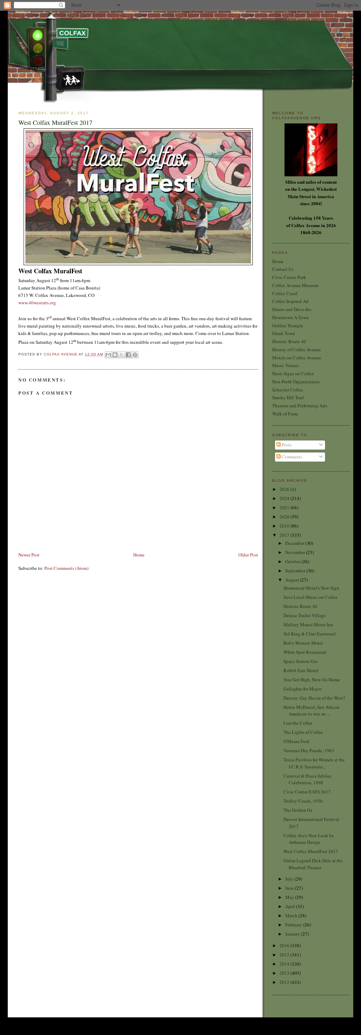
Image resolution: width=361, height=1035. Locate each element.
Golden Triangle (287, 325)
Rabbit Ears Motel (300, 670)
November (295, 552)
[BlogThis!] (114, 354)
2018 (285, 526)
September (295, 570)
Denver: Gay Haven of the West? (314, 698)
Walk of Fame (285, 413)
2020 (285, 516)
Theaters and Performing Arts (299, 405)
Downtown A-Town (290, 317)
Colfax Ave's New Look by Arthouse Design (308, 839)
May (290, 897)
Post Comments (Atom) (66, 568)
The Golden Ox (298, 810)
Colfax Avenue (61, 354)
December (295, 543)
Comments (291, 456)
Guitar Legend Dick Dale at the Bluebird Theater (313, 864)
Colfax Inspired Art (290, 301)
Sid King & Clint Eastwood (309, 634)
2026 (285, 489)
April (290, 906)
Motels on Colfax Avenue (296, 357)
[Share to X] (121, 354)
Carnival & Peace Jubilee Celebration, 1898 (307, 779)
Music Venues (285, 365)
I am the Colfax (298, 723)
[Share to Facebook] (128, 354)
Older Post (248, 555)
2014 (285, 964)
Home (139, 555)
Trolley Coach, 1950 (303, 801)
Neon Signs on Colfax (293, 373)
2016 (285, 945)
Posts (286, 445)
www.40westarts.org (37, 302)
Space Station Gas (300, 661)
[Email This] (108, 354)
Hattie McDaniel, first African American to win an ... (311, 710)
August (292, 580)
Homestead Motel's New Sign (311, 588)
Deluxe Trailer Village (304, 615)
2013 (285, 973)
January (293, 934)
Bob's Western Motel (303, 643)
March (292, 915)
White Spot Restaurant (304, 652)
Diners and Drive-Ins (291, 309)
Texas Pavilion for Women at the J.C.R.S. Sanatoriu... (314, 763)
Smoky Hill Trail (288, 397)
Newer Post (28, 555)
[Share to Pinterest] (135, 354)
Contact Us (282, 269)
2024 (285, 498)
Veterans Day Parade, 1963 (308, 750)
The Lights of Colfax (303, 732)
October (293, 561)
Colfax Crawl (285, 293)
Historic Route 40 (289, 341)
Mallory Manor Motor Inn (308, 624)
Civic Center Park (289, 277)
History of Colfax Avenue (296, 349)
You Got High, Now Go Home (311, 679)
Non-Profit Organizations (296, 381)
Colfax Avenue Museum (295, 285)
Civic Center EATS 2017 (307, 792)
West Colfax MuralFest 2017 (310, 851)
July (289, 879)
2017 (285, 535)
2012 (285, 982)
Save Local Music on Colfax (310, 597)
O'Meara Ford (296, 741)
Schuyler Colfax (287, 389)
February (294, 924)
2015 (285, 954)
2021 (285, 507)
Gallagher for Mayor (302, 689)
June (290, 888)
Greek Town (283, 333)
